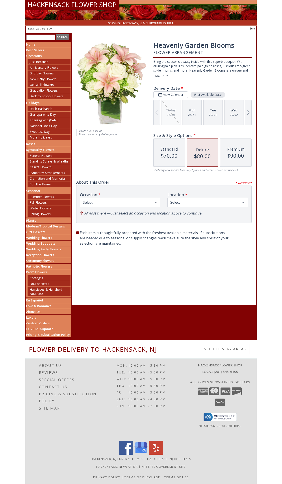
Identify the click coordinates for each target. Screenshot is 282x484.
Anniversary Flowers (44, 67)
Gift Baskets (35, 232)
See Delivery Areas (225, 348)
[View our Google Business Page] (141, 453)
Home (30, 44)
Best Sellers (35, 50)
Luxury (31, 317)
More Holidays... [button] (41, 137)
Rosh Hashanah (41, 109)
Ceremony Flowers (40, 261)
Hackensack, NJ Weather (117, 467)
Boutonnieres (39, 284)
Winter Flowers (40, 208)
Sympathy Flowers (40, 150)
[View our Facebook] (126, 453)
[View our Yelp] (156, 453)
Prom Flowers (36, 272)
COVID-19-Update (39, 329)
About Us (33, 312)
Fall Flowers (38, 202)
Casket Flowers (41, 167)
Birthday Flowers (42, 73)
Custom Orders (38, 323)
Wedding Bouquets (40, 243)
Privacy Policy (106, 477)
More (159, 76)
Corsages (36, 278)
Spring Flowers (40, 214)
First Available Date (208, 94)
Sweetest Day (40, 131)
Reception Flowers (40, 255)
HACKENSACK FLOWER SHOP (72, 4)
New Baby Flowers (43, 79)
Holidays (32, 103)
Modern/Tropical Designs (45, 226)
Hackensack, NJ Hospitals (169, 459)
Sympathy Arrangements (47, 173)
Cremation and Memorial (47, 178)
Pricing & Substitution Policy (48, 335)
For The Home (40, 184)
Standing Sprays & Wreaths (49, 161)
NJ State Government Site (164, 467)
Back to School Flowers (46, 96)
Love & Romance (38, 306)
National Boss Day (43, 126)
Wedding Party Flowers (43, 249)
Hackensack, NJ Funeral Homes (117, 459)
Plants (31, 220)
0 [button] (254, 28)
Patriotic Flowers (39, 266)
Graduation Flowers (44, 90)
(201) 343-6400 (44, 28)
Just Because (39, 62)
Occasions (34, 56)
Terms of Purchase (142, 477)
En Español (34, 300)
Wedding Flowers (39, 238)
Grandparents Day (43, 114)
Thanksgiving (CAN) (44, 120)
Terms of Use (176, 477)
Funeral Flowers (41, 155)
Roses (30, 144)
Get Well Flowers (42, 85)
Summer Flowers (42, 197)
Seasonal (33, 191)
